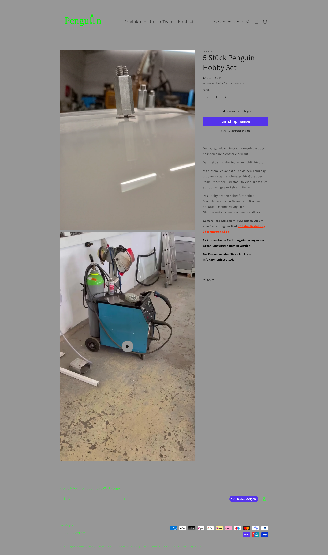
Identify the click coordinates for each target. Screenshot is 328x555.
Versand (207, 83)
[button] (135, 21)
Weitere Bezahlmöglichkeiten (236, 130)
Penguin (71, 546)
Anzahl (206, 90)
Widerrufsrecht (106, 546)
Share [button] (210, 279)
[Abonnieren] (123, 498)
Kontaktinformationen (175, 546)
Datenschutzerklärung (129, 546)
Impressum (195, 546)
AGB (146, 546)
